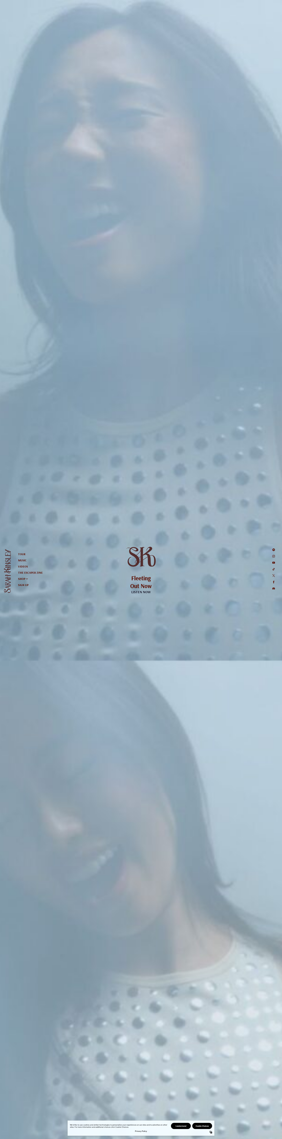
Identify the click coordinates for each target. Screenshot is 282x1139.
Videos (23, 566)
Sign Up (23, 585)
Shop (21, 579)
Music (22, 560)
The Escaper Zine (30, 572)
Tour (21, 554)
